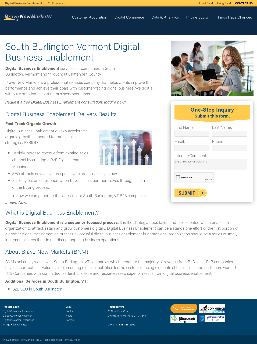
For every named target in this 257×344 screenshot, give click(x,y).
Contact (70, 311)
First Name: (184, 127)
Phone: (218, 141)
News (69, 315)
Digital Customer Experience (18, 320)
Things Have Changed (234, 17)
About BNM (206, 3)
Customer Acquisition (89, 17)
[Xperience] (184, 309)
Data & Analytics (165, 17)
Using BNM (224, 3)
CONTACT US (244, 3)
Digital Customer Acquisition (18, 311)
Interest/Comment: (190, 155)
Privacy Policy (72, 339)
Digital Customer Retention (17, 315)
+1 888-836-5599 (125, 324)
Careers (70, 320)
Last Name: (222, 127)
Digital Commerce (129, 17)
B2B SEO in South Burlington (37, 289)
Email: (179, 141)
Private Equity (197, 17)
